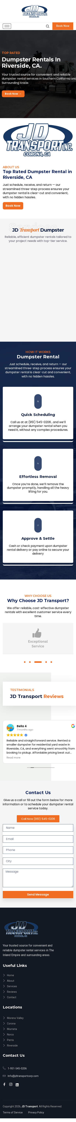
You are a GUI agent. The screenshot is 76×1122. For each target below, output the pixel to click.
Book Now (62, 25)
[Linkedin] (18, 1083)
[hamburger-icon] (7, 26)
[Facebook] (5, 1083)
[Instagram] (11, 1083)
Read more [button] (13, 757)
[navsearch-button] (47, 26)
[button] (24, 662)
